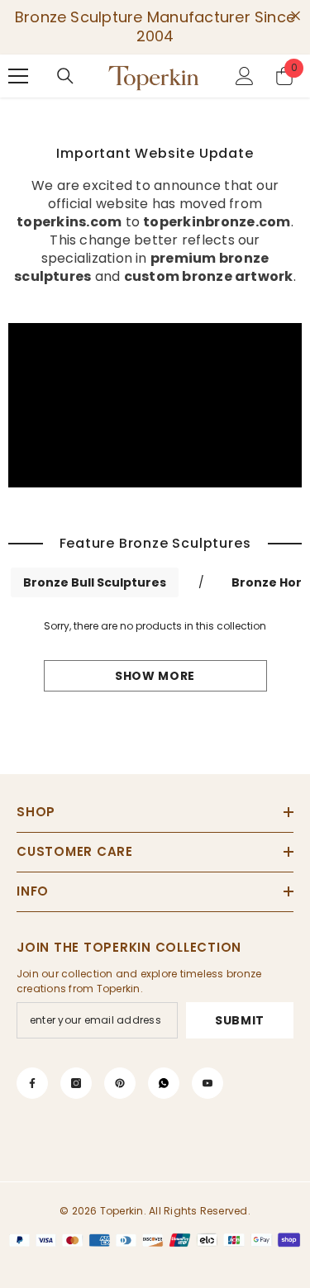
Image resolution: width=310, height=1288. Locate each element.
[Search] (65, 76)
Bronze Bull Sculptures (94, 582)
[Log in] (245, 76)
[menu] (18, 76)
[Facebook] (32, 1083)
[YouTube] (207, 1083)
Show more (155, 676)
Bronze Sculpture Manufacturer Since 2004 (155, 26)
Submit (240, 1020)
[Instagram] (76, 1083)
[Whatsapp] (163, 1083)
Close (295, 16)
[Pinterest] (120, 1083)
